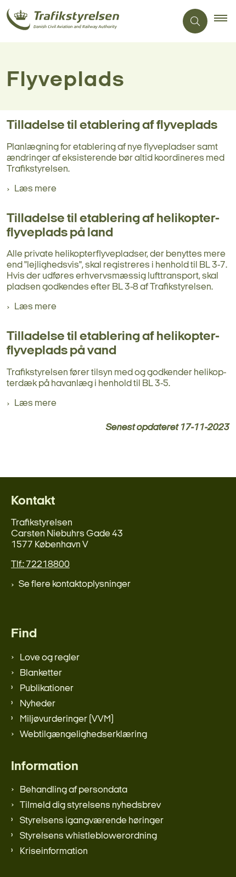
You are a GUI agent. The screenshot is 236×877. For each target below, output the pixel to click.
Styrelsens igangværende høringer (92, 820)
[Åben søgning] (195, 21)
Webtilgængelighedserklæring (83, 734)
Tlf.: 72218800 (40, 564)
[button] (225, 21)
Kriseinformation (54, 851)
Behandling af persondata (73, 790)
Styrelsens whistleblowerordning (88, 836)
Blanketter (41, 673)
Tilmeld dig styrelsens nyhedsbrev (90, 805)
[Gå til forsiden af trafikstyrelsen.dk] (88, 21)
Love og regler (50, 658)
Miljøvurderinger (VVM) (67, 719)
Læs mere (35, 189)
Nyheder (37, 704)
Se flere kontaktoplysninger (75, 584)
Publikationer (47, 688)
